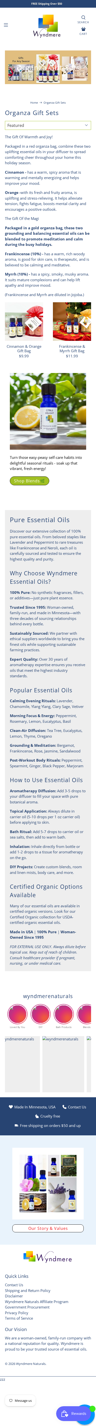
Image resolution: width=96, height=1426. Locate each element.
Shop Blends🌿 (29, 481)
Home (34, 102)
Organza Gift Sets (55, 102)
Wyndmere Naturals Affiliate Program (36, 1301)
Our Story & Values (48, 1228)
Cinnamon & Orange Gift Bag (24, 348)
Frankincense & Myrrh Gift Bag (72, 348)
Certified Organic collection (33, 916)
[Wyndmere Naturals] (48, 25)
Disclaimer (14, 1295)
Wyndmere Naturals (31, 1364)
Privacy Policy (16, 1312)
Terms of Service (19, 1318)
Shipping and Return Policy (27, 1290)
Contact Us (14, 1284)
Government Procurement (27, 1307)
